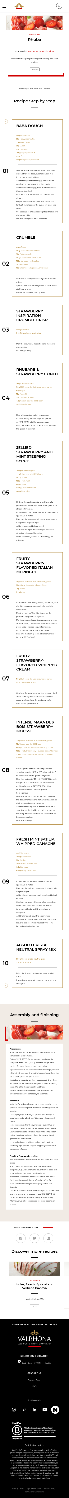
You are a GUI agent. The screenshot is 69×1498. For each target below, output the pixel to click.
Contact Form (34, 1380)
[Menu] (4, 6)
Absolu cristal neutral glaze (33, 959)
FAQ (34, 1386)
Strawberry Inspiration (41, 51)
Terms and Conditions (34, 1492)
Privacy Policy (18, 1489)
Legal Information (33, 1489)
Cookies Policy (49, 1489)
